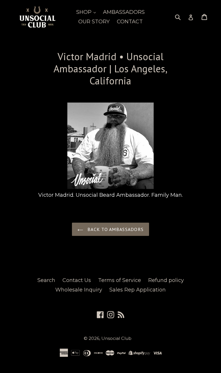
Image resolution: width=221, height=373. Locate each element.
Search (46, 280)
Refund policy (166, 280)
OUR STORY (94, 21)
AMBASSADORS (124, 12)
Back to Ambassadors (115, 229)
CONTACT (130, 21)
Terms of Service (119, 280)
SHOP (84, 12)
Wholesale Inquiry (78, 290)
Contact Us (76, 280)
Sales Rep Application (137, 290)
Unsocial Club (116, 338)
